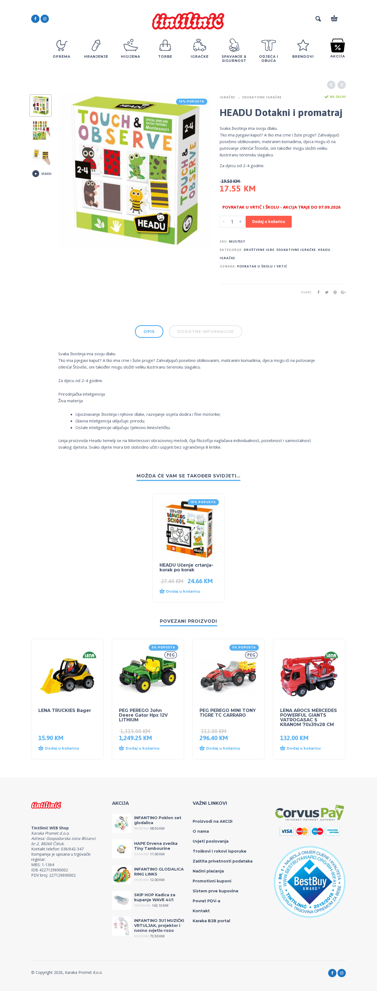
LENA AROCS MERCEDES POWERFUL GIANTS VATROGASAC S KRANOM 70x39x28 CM (308, 717)
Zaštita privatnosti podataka (223, 861)
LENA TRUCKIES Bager (64, 710)
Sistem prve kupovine (215, 891)
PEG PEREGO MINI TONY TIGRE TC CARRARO (228, 713)
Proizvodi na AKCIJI (212, 821)
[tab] (149, 332)
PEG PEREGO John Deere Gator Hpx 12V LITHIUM (143, 715)
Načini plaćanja (208, 871)
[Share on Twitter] (325, 292)
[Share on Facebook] (317, 292)
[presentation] (69, 171)
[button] (183, 591)
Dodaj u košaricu (268, 221)
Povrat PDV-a (206, 900)
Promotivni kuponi (212, 881)
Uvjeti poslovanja (211, 841)
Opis (149, 331)
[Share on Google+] (342, 292)
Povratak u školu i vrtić (262, 266)
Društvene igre (259, 250)
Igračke (227, 97)
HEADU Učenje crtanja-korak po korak (186, 567)
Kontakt (201, 910)
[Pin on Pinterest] (333, 292)
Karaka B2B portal (211, 920)
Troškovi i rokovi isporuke (219, 851)
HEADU (324, 250)
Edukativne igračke (262, 97)
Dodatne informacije (205, 331)
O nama (201, 831)
